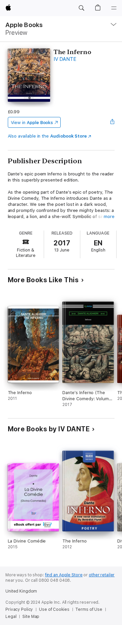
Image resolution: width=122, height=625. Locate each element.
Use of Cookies (54, 609)
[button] (81, 8)
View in (32, 122)
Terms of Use (88, 609)
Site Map (30, 616)
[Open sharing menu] (112, 122)
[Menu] (114, 8)
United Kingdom (21, 591)
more (109, 216)
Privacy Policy (19, 609)
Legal (10, 616)
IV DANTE (65, 59)
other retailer (102, 575)
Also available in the (47, 136)
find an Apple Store (64, 575)
